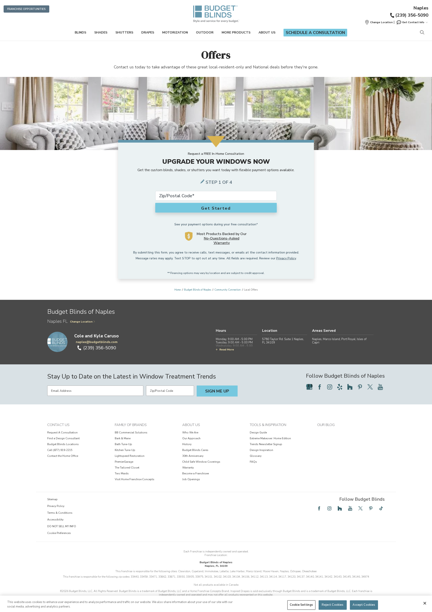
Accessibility (55, 519)
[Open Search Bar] (422, 32)
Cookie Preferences (59, 533)
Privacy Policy (286, 258)
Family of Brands (131, 424)
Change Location (81, 321)
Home (177, 289)
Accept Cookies (364, 605)
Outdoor (205, 32)
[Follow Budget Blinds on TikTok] (381, 508)
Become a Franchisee (195, 473)
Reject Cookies (332, 605)
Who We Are (190, 432)
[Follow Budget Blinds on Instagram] (329, 387)
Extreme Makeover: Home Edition (270, 438)
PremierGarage (124, 462)
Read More (226, 349)
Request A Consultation (62, 432)
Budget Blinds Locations (63, 444)
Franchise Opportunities (26, 9)
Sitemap (52, 499)
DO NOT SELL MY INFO (61, 526)
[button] (379, 22)
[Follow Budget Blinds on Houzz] (349, 387)
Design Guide (258, 432)
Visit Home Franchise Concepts (134, 479)
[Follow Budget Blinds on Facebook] (319, 387)
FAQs (253, 462)
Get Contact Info (413, 22)
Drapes (147, 32)
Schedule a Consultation (315, 33)
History (186, 444)
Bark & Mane (122, 438)
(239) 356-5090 (411, 15)
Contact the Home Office (62, 456)
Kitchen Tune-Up (125, 450)
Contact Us (58, 424)
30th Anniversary (192, 456)
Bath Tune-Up (123, 444)
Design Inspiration (261, 450)
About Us (267, 32)
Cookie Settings (301, 605)
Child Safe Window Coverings (201, 462)
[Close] (425, 603)
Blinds (80, 32)
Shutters (124, 32)
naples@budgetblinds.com (96, 342)
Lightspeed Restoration (129, 456)
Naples (420, 8)
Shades (100, 32)
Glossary (255, 456)
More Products (236, 32)
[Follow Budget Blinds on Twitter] (370, 387)
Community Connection (227, 289)
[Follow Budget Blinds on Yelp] (339, 387)
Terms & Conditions (59, 513)
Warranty (188, 467)
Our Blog (326, 424)
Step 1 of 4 (219, 182)
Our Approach (191, 438)
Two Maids (122, 473)
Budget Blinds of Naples (197, 289)
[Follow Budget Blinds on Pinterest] (360, 387)
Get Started (216, 208)
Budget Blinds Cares (195, 450)
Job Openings (191, 479)
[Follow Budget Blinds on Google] (309, 387)
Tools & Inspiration (268, 424)
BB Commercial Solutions (131, 432)
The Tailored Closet (127, 467)
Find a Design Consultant (63, 438)
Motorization (175, 32)
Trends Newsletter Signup (266, 444)
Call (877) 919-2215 (59, 450)
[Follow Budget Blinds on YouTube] (380, 387)
